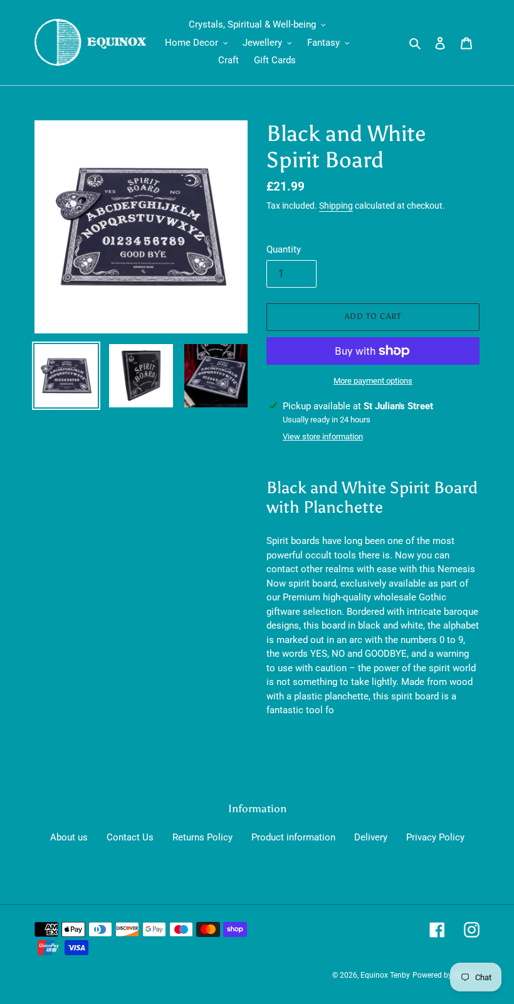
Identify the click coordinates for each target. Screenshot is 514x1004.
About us (69, 837)
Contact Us (130, 837)
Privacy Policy (435, 837)
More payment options (372, 380)
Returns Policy (202, 837)
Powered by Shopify (446, 975)
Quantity (283, 249)
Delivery (370, 837)
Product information (293, 837)
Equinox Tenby (385, 975)
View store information (323, 436)
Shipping (336, 206)
